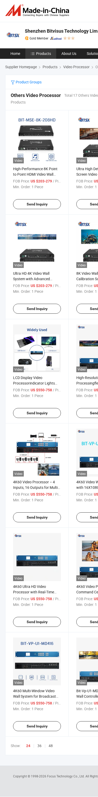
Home (15, 53)
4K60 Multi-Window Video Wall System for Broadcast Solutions (34, 696)
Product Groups (28, 81)
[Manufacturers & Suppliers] (38, 10)
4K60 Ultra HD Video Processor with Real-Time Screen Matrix (33, 592)
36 (39, 745)
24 (28, 746)
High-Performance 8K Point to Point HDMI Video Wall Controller (35, 174)
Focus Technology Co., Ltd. (66, 776)
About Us (68, 53)
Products (43, 53)
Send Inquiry (37, 204)
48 (51, 745)
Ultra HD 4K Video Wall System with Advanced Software (31, 279)
